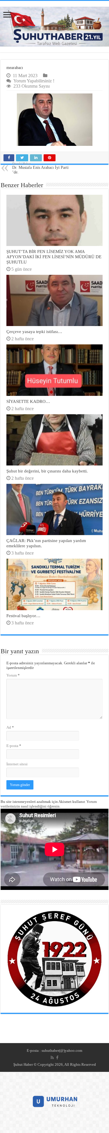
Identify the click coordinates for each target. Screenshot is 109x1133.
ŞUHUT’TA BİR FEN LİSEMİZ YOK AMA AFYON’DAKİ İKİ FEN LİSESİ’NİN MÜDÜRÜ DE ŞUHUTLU (53, 256)
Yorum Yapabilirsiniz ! (33, 80)
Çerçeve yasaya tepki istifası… (34, 331)
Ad (10, 727)
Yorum (13, 675)
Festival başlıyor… (23, 615)
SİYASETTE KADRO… (28, 401)
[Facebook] (57, 1057)
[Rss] (52, 1057)
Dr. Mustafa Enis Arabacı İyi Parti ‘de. (40, 168)
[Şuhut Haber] (54, 27)
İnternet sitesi (17, 764)
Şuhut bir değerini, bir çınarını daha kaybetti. (47, 470)
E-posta (13, 745)
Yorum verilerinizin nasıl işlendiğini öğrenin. (49, 803)
